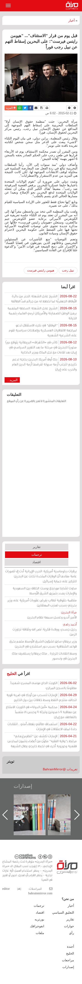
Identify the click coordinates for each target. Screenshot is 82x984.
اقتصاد (36, 562)
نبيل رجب (68, 270)
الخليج (12, 674)
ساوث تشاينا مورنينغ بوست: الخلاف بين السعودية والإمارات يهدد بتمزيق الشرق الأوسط (45, 590)
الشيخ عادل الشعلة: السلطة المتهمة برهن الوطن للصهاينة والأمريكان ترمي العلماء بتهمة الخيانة (42, 313)
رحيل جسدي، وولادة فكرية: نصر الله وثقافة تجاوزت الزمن (45, 629)
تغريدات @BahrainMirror (60, 769)
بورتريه (39, 919)
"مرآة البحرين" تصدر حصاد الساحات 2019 (43, 804)
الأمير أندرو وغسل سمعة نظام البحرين (52, 615)
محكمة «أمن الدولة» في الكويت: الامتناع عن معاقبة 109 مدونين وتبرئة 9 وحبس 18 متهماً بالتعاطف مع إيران (41, 711)
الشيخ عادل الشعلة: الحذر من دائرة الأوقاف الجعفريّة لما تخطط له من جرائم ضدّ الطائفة (44, 298)
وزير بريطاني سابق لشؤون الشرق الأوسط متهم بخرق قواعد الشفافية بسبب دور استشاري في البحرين (43, 644)
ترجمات (36, 554)
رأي (71, 933)
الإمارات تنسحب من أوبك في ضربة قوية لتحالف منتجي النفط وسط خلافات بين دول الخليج (41, 697)
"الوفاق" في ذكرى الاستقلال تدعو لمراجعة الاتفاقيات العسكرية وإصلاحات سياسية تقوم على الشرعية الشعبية (43, 330)
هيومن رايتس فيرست (40, 270)
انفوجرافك (37, 926)
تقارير (37, 547)
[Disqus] (41, 472)
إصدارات (23, 786)
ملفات (40, 933)
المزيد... (12, 380)
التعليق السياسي (63, 912)
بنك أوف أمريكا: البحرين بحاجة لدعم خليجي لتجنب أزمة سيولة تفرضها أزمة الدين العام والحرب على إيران (44, 364)
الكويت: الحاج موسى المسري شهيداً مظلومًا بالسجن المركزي (43, 685)
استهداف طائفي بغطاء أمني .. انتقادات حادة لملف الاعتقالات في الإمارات (42, 726)
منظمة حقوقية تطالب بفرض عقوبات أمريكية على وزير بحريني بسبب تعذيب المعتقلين (42, 602)
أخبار (71, 20)
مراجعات (68, 960)
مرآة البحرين (73, 5)
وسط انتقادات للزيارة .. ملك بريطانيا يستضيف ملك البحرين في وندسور (44, 656)
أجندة (70, 946)
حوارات (69, 926)
